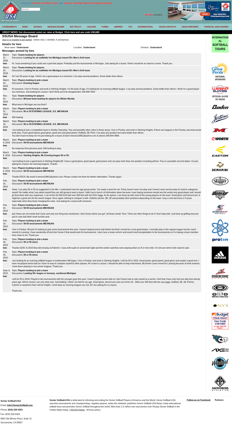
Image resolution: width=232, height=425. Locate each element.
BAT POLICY (75, 27)
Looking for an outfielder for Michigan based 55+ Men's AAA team (56, 58)
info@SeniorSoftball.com (20, 405)
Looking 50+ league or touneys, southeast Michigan (49, 273)
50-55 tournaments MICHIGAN (38, 142)
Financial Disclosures (216, 27)
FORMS (105, 27)
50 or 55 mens (30, 242)
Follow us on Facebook (199, 400)
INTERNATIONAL (145, 27)
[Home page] (10, 21)
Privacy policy (94, 410)
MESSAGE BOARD (56, 27)
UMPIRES (118, 27)
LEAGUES (91, 27)
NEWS (25, 27)
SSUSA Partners (190, 27)
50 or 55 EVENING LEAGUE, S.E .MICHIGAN (45, 111)
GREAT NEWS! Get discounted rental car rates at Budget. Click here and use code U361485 (50, 32)
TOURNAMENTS (9, 27)
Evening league (31, 83)
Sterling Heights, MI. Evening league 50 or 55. (46, 155)
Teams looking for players (31, 55)
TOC (130, 27)
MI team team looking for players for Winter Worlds (49, 99)
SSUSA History (77, 410)
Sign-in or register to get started (17, 40)
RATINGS (38, 27)
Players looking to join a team (33, 80)
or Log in (153, 14)
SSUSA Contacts (167, 27)
